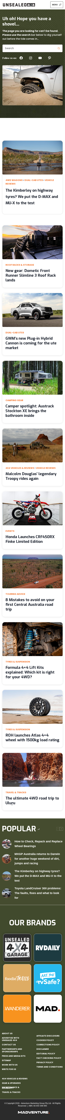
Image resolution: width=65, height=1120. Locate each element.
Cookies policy (45, 1040)
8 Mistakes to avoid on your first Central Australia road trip (30, 604)
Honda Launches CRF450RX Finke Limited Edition (30, 539)
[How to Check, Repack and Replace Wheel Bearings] (6, 844)
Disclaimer (42, 1049)
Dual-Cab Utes (33, 180)
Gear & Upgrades (11, 1083)
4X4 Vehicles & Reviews (20, 468)
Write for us (9, 1069)
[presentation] (32, 157)
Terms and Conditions (49, 1067)
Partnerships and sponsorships (12, 1050)
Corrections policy (47, 1044)
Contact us (9, 1044)
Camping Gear (14, 400)
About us (7, 1033)
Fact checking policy (48, 1058)
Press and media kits (13, 1056)
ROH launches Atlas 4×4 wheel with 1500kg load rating (32, 737)
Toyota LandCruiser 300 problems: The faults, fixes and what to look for (38, 893)
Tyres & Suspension (18, 661)
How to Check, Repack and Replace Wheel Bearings (38, 844)
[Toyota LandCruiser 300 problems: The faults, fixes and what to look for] (6, 893)
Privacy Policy (44, 1062)
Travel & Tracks (16, 792)
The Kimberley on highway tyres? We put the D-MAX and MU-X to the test (32, 197)
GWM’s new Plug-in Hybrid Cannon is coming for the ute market (31, 343)
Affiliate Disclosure (47, 1036)
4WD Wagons (14, 180)
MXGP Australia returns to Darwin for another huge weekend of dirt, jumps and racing (37, 858)
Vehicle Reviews (46, 468)
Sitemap (6, 1060)
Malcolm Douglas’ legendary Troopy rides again (31, 476)
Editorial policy (45, 1053)
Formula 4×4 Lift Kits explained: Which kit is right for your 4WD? (30, 672)
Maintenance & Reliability (10, 1087)
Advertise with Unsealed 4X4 (10, 1039)
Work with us (10, 1065)
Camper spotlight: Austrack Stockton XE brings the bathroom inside (30, 411)
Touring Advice (15, 594)
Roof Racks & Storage (20, 264)
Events (10, 531)
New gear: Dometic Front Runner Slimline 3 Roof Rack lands (31, 275)
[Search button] (58, 48)
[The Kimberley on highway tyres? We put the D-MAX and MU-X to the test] (6, 876)
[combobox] (29, 48)
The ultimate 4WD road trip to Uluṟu (32, 800)
